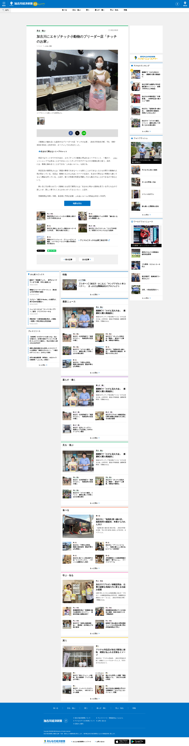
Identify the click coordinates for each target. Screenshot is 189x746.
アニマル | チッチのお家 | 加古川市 (94, 240)
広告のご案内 (79, 724)
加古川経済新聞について (82, 718)
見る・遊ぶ (76, 10)
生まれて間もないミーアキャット (54, 151)
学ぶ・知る (114, 10)
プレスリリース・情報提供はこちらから (110, 718)
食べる (64, 10)
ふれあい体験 (48, 46)
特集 (125, 10)
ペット (40, 46)
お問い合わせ (102, 721)
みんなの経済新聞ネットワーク (54, 741)
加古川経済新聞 (21, 4)
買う (87, 10)
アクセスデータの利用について (85, 721)
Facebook (177, 4)
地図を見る (77, 203)
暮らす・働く (100, 10)
